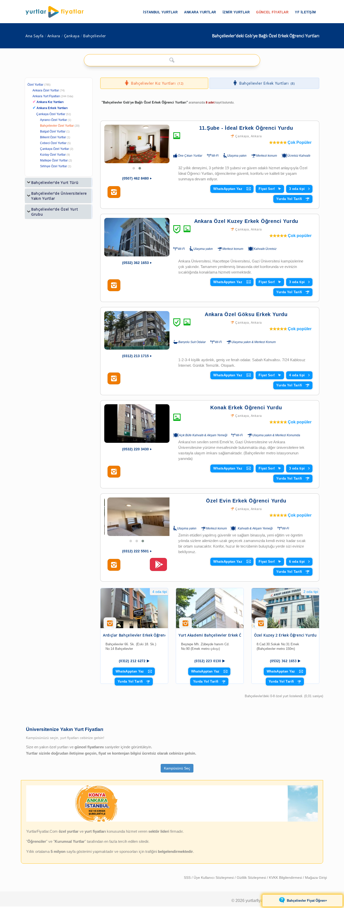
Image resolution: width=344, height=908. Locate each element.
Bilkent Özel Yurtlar (53, 137)
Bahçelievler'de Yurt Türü (55, 182)
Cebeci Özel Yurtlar (53, 143)
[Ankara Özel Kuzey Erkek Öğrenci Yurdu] (136, 237)
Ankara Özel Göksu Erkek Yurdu (246, 314)
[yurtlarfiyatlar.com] (57, 12)
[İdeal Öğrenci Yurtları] (172, 821)
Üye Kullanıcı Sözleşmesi (214, 878)
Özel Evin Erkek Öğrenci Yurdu (246, 500)
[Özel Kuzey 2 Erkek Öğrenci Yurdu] (285, 608)
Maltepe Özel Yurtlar (54, 160)
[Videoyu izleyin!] (158, 567)
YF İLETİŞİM (305, 12)
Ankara (53, 36)
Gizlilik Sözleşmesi (252, 878)
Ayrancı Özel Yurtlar (53, 120)
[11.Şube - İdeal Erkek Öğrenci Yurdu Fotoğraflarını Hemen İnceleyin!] (114, 192)
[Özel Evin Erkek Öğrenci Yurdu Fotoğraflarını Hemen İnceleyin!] (114, 565)
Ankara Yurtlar (200, 12)
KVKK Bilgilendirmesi (286, 878)
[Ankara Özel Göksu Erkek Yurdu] (136, 330)
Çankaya (72, 36)
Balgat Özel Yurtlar (52, 131)
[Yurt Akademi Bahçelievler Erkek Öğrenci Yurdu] (210, 608)
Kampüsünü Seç (177, 768)
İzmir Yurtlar (236, 12)
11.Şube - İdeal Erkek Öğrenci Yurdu (246, 128)
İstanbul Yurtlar (160, 12)
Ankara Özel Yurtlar (45, 90)
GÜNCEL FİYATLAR (272, 12)
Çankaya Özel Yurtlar (50, 114)
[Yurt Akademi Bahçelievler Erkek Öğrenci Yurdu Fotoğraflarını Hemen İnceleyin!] (185, 625)
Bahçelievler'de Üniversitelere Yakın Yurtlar (59, 196)
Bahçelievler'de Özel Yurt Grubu (54, 212)
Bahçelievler (94, 36)
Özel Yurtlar (35, 84)
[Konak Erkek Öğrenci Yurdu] (136, 423)
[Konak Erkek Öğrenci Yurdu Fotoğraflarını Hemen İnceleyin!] (114, 471)
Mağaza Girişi (316, 878)
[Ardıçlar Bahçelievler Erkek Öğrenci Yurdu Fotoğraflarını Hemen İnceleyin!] (110, 625)
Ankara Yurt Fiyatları (52, 96)
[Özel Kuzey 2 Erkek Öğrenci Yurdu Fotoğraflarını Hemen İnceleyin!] (261, 625)
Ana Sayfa (34, 36)
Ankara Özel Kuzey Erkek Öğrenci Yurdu (246, 221)
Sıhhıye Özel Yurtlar (53, 166)
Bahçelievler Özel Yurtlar (57, 125)
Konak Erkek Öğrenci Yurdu (246, 407)
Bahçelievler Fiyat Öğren (307, 900)
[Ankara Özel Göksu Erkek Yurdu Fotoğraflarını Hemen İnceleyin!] (114, 378)
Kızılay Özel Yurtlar (53, 154)
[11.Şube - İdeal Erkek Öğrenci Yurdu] (136, 144)
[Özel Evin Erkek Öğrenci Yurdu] (136, 516)
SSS (188, 878)
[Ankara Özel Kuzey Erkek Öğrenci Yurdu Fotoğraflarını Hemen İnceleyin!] (114, 285)
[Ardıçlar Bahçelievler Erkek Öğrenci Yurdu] (134, 608)
